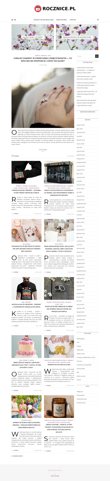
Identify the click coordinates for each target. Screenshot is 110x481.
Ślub (49, 55)
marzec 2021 (80, 297)
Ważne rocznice (34, 188)
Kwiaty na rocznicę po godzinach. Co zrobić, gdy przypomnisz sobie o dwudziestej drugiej (59, 193)
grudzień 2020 (81, 308)
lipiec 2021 (80, 282)
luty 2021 (79, 301)
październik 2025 (81, 162)
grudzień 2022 (81, 233)
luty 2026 (79, 147)
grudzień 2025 (81, 155)
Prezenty (44, 55)
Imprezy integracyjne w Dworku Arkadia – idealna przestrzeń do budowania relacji (26, 425)
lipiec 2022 (80, 237)
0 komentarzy (70, 156)
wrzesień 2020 (81, 319)
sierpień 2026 (80, 125)
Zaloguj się (80, 391)
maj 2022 (79, 244)
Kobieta (37, 55)
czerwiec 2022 (81, 241)
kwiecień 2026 (81, 140)
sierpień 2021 (80, 278)
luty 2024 (79, 226)
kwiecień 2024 (81, 218)
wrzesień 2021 (81, 274)
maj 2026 (79, 136)
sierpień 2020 (80, 323)
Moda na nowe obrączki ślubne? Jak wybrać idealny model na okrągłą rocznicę (59, 309)
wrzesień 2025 (81, 166)
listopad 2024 (80, 200)
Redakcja (16, 156)
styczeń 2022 (80, 259)
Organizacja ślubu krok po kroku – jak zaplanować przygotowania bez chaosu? (26, 249)
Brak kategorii (80, 338)
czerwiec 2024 (81, 211)
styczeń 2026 (80, 151)
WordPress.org (81, 402)
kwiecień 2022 (81, 248)
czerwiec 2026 (81, 132)
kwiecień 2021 (81, 293)
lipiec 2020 (80, 327)
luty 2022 (79, 256)
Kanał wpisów (80, 395)
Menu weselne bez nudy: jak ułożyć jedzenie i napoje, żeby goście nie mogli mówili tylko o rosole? (59, 249)
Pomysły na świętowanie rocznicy (56, 186)
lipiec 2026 (80, 129)
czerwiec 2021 (81, 286)
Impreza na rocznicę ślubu (59, 364)
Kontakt (73, 20)
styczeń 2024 (80, 229)
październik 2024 (81, 203)
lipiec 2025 (80, 173)
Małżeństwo (80, 350)
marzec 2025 (80, 188)
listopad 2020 (80, 312)
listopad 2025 (80, 158)
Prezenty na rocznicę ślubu (43, 20)
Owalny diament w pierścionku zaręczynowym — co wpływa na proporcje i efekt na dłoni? (85, 70)
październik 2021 (81, 271)
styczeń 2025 (80, 196)
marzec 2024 (80, 222)
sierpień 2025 (80, 170)
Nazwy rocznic (62, 20)
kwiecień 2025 (81, 185)
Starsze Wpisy (17, 456)
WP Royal (59, 470)
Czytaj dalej (43, 149)
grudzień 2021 (81, 263)
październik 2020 (81, 316)
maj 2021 (79, 289)
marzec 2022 (80, 252)
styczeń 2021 (80, 304)
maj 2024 (79, 215)
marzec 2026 (80, 144)
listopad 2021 (80, 267)
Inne (23, 302)
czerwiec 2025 (81, 177)
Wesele (61, 244)
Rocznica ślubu (23, 188)
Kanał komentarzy (82, 399)
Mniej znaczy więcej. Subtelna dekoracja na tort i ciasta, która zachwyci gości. (26, 365)
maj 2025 (79, 181)
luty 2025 (79, 192)
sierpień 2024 (80, 207)
